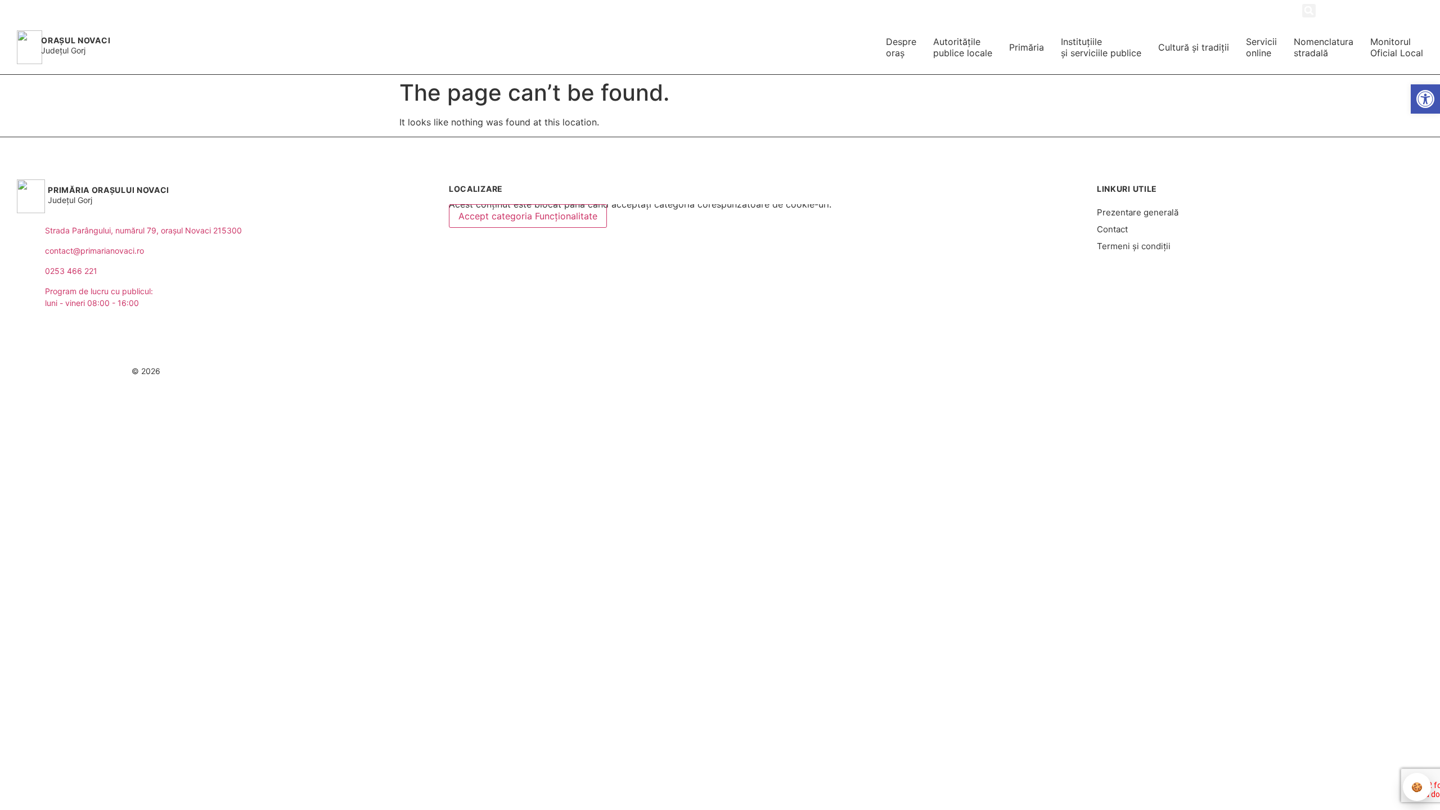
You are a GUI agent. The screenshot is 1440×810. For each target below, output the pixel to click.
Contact (1112, 229)
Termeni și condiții (1134, 246)
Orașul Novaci (75, 40)
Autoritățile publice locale (962, 47)
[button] (1309, 10)
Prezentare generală (1137, 212)
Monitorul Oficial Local (1396, 47)
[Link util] (1399, 10)
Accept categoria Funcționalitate (527, 216)
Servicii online (1261, 47)
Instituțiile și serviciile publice (1101, 47)
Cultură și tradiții (1193, 47)
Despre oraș (901, 47)
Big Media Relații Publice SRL (1347, 371)
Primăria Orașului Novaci (108, 190)
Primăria (1026, 47)
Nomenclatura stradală (1323, 47)
